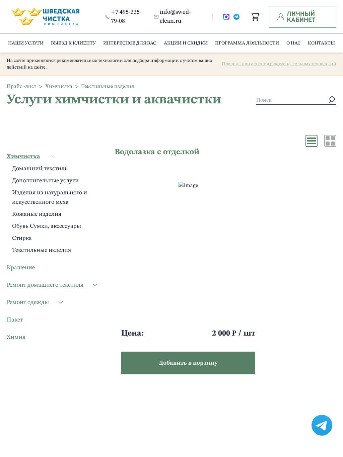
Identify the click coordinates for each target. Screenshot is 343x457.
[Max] (226, 17)
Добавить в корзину (188, 363)
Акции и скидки (186, 43)
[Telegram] (236, 17)
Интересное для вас (129, 43)
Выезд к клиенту (73, 43)
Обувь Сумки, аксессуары (46, 226)
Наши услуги (26, 43)
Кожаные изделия (36, 214)
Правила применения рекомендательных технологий (279, 64)
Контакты (321, 43)
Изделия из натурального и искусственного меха (49, 197)
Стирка (22, 238)
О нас (293, 43)
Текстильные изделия (41, 250)
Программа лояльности (247, 43)
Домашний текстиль (40, 169)
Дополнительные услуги (45, 181)
